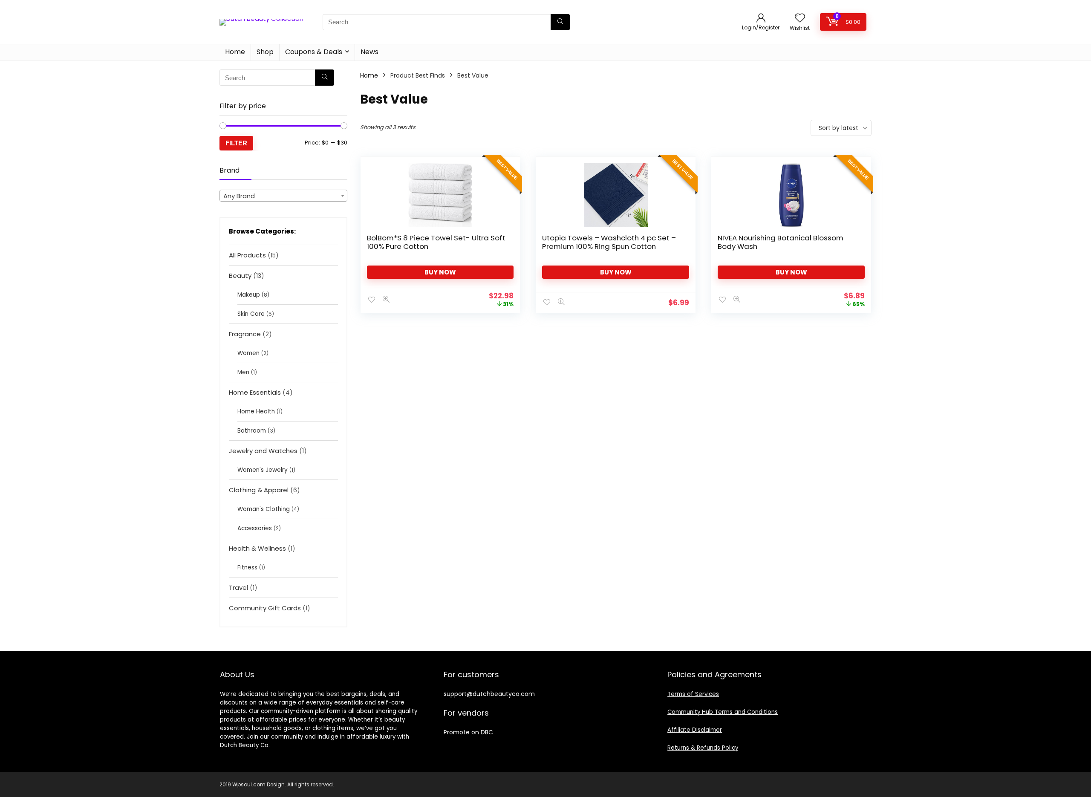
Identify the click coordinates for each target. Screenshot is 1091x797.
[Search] (560, 22)
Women (248, 353)
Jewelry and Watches (263, 450)
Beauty (240, 275)
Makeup (248, 295)
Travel (238, 587)
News (369, 52)
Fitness (247, 567)
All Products (247, 255)
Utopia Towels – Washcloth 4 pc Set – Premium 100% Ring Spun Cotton (609, 242)
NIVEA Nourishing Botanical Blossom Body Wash (780, 242)
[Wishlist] (800, 19)
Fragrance (245, 333)
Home (235, 52)
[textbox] (283, 196)
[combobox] (283, 196)
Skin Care (251, 314)
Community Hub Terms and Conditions (722, 712)
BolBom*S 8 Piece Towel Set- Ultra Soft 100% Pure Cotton (436, 242)
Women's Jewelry (262, 470)
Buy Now (440, 272)
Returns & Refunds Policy (702, 748)
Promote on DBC (468, 732)
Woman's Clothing (263, 509)
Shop (265, 52)
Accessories (254, 528)
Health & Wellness (257, 548)
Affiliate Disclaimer (694, 730)
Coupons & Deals (313, 52)
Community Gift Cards (265, 608)
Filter (236, 143)
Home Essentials (255, 392)
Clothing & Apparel (259, 489)
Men (243, 372)
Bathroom (251, 431)
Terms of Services (693, 694)
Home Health (256, 411)
